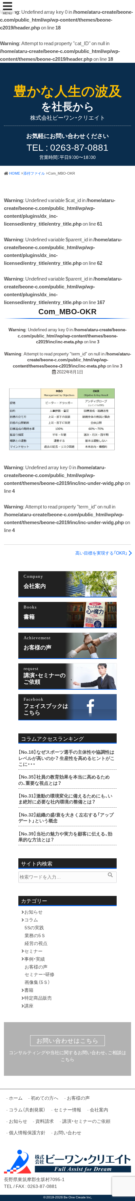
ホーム (16, 1097)
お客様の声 (37, 647)
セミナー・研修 (39, 974)
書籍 (29, 616)
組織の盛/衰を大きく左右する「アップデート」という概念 (66, 817)
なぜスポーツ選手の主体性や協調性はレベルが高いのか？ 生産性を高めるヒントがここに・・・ (66, 757)
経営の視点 (36, 943)
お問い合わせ (67, 1132)
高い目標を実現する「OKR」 (101, 553)
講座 (28, 1005)
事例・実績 (34, 958)
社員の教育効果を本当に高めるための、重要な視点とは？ (64, 779)
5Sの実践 (34, 927)
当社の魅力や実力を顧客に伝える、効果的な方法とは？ (65, 836)
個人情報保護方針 (27, 1132)
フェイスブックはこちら (46, 708)
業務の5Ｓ (35, 935)
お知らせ (33, 911)
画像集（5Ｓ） (37, 982)
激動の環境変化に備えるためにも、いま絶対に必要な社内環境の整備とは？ (65, 798)
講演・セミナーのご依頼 (45, 678)
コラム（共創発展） (27, 1109)
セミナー (33, 951)
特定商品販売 (38, 997)
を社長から (67, 98)
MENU (7, 12)
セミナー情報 (67, 1109)
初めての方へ (44, 1097)
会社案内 (35, 585)
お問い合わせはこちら (67, 1040)
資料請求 (44, 1121)
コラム (31, 919)
